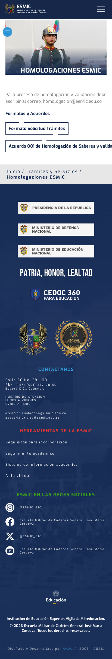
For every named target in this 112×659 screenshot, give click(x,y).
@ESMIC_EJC (31, 507)
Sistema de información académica (41, 464)
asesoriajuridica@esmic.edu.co (32, 417)
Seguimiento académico (30, 453)
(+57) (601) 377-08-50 (36, 385)
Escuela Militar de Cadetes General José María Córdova (62, 522)
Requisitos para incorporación (36, 442)
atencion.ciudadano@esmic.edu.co (35, 413)
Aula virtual (18, 475)
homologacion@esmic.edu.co (72, 101)
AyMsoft (70, 649)
